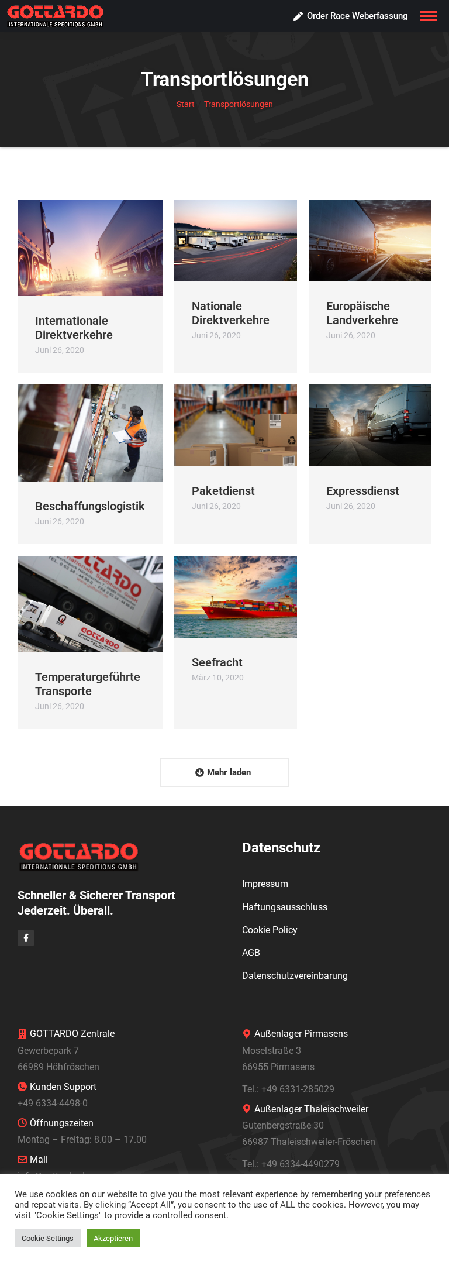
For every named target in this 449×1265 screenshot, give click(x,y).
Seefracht (217, 662)
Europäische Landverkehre (362, 313)
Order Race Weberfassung (357, 16)
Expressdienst (362, 491)
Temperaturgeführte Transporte (87, 684)
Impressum (265, 883)
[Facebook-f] (26, 938)
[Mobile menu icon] (428, 16)
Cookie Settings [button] (48, 1238)
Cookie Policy (270, 930)
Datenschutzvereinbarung (295, 975)
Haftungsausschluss (284, 907)
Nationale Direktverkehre (231, 313)
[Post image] (90, 248)
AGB (251, 952)
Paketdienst (223, 491)
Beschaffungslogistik (90, 506)
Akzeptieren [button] (113, 1238)
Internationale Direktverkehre (74, 328)
